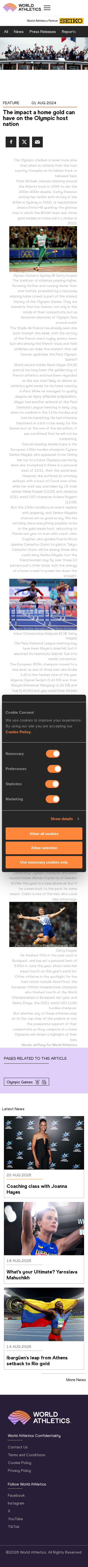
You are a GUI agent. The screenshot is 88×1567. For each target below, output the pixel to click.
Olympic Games (20, 1082)
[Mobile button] (47, 8)
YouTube (15, 1518)
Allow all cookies (44, 833)
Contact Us (18, 1447)
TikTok (13, 1526)
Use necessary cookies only (44, 862)
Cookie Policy (18, 732)
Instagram (16, 1503)
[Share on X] (24, 142)
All (6, 31)
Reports (69, 31)
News (19, 31)
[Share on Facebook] (11, 142)
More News (76, 1379)
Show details (62, 819)
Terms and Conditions (26, 1455)
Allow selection (44, 848)
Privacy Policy (19, 1470)
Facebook (16, 1495)
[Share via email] (37, 142)
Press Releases (43, 31)
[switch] (54, 769)
